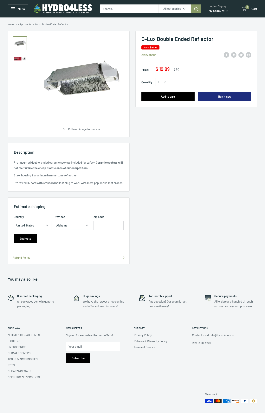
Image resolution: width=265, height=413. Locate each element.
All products (24, 24)
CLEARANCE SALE (19, 371)
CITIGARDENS (149, 55)
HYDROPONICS (17, 347)
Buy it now (224, 96)
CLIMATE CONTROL (20, 353)
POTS (11, 365)
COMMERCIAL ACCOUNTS (24, 377)
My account (217, 10)
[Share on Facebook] (226, 55)
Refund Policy (21, 257)
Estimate (25, 238)
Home (11, 24)
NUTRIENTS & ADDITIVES (24, 335)
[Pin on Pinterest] (233, 55)
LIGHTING (14, 341)
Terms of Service (144, 347)
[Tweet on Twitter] (241, 55)
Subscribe (78, 358)
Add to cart (168, 96)
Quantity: (147, 82)
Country (19, 217)
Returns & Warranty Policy (150, 341)
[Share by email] (248, 55)
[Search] (196, 8)
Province (59, 217)
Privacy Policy (143, 335)
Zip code (99, 217)
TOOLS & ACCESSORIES (23, 359)
